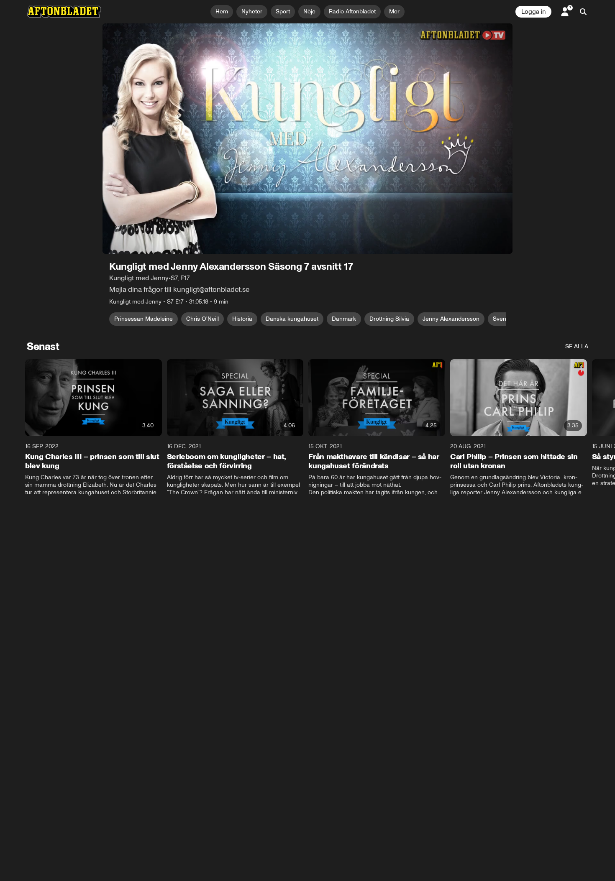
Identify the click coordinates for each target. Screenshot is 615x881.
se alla (576, 346)
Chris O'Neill (202, 318)
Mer (394, 11)
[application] (307, 138)
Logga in (533, 11)
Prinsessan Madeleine (143, 318)
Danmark (344, 318)
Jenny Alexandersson (451, 318)
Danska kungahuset (292, 318)
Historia (242, 318)
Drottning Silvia (389, 318)
